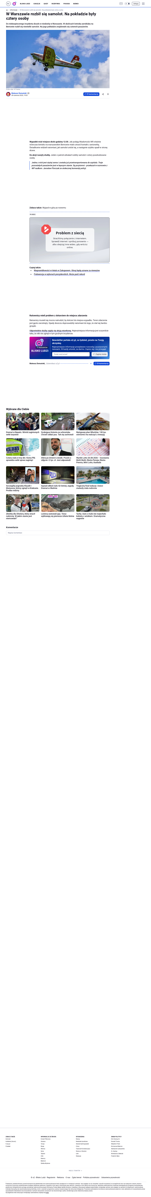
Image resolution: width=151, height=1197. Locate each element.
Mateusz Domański (19, 93)
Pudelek (8, 1146)
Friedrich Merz (115, 1156)
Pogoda (66, 4)
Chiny (77, 1146)
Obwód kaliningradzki (82, 1144)
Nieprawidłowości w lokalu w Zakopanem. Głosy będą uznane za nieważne (67, 270)
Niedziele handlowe (82, 1141)
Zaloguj (135, 4)
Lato (77, 1153)
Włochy (43, 1149)
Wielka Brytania (45, 1163)
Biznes (76, 4)
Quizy (46, 4)
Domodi (8, 1139)
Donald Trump (115, 1141)
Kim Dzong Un (115, 1139)
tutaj (47, 1192)
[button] (127, 3)
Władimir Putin (115, 1144)
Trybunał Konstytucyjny (83, 1149)
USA (42, 1156)
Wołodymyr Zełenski (117, 1153)
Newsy (78, 1139)
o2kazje (36, 4)
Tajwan (43, 1153)
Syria (42, 1151)
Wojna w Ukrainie (81, 1151)
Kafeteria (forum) (11, 1141)
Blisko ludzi (25, 4)
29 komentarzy (92, 94)
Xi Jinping (114, 1151)
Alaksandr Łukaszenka (118, 1149)
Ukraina (43, 1141)
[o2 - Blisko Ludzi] (16, 4)
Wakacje (78, 1156)
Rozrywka (56, 4)
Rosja (42, 1146)
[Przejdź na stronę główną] (8, 5)
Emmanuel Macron (116, 1146)
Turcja (42, 1144)
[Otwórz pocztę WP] (121, 3)
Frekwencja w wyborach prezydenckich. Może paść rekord (59, 274)
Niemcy (43, 1158)
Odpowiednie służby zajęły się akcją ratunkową (50, 330)
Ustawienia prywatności (110, 1177)
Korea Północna (45, 1139)
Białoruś (43, 1161)
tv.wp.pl (8, 1144)
